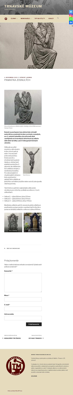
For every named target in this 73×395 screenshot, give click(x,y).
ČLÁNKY (13, 18)
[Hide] (72, 26)
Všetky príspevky (13, 248)
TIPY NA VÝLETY (39, 18)
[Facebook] (71, 22)
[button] (58, 18)
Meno (6, 295)
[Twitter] (71, 12)
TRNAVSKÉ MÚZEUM (23, 6)
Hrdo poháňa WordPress (15, 391)
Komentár (8, 271)
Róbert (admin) (26, 77)
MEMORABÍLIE (25, 18)
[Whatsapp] (71, 19)
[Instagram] (71, 15)
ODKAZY (51, 18)
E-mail (7, 305)
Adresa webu (9, 314)
